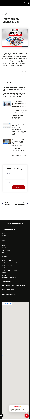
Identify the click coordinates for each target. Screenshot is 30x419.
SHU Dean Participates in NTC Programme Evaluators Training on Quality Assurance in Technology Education (19, 105)
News (14, 13)
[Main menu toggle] (28, 3)
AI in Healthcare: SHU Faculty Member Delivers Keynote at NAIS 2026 (18, 141)
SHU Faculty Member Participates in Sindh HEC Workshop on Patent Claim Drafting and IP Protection (15, 89)
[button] (24, 3)
